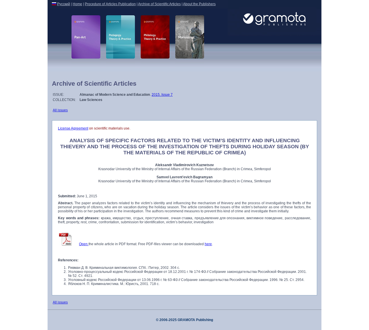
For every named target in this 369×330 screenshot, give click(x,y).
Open (84, 244)
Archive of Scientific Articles (159, 4)
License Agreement (73, 128)
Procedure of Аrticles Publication (110, 4)
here (208, 244)
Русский (63, 4)
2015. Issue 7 (162, 95)
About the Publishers (199, 4)
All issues (60, 110)
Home (77, 4)
